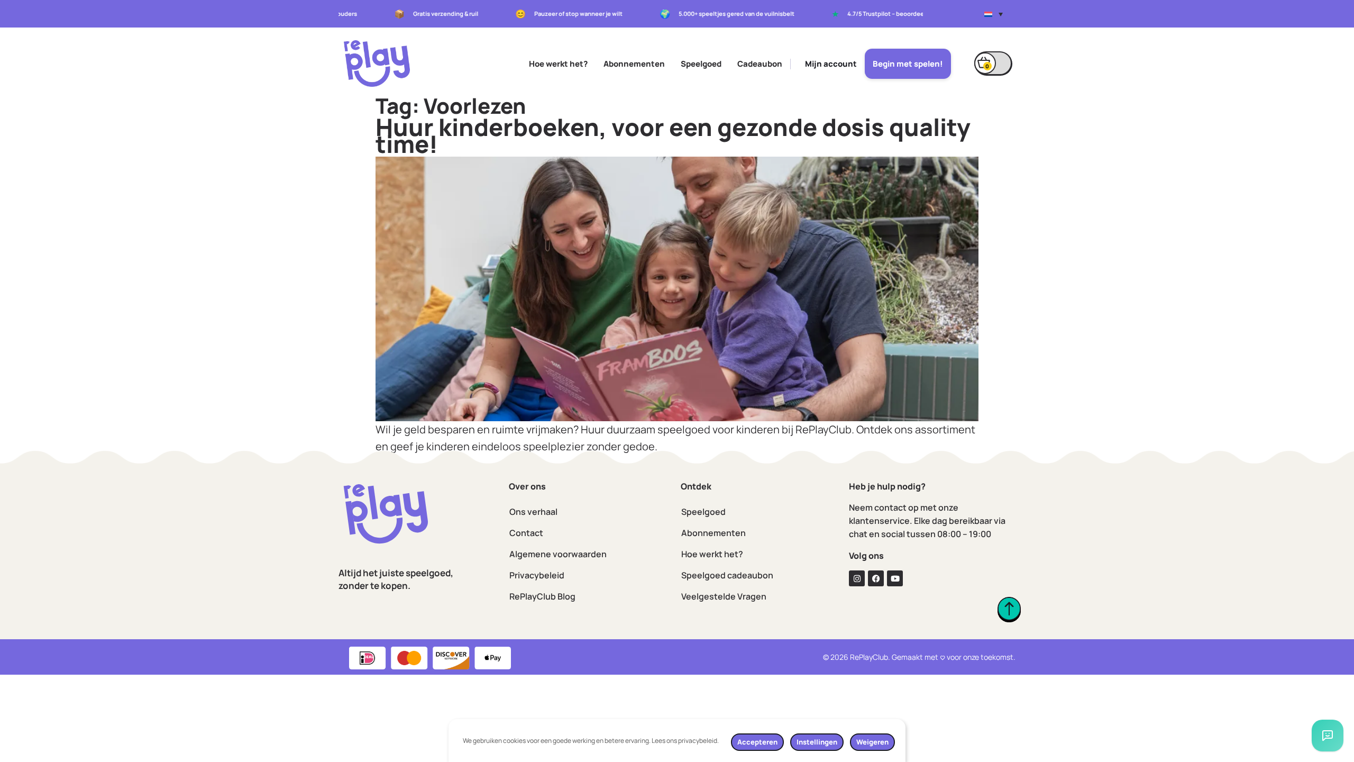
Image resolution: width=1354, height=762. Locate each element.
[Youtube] (895, 578)
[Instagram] (857, 578)
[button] (993, 13)
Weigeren (872, 742)
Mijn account (831, 63)
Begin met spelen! (908, 63)
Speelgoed (701, 63)
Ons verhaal (533, 512)
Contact (526, 533)
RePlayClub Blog (542, 596)
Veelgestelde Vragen (723, 596)
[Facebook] (876, 578)
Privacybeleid (536, 575)
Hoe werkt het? (558, 63)
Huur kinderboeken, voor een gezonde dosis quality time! (673, 135)
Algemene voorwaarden (558, 554)
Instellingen (817, 742)
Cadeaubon (759, 63)
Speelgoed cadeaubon (727, 575)
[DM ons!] (1327, 735)
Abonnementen (634, 63)
